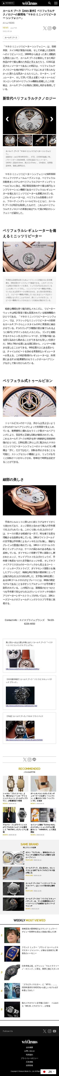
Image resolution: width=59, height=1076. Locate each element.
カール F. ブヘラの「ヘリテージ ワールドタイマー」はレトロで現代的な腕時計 (41, 885)
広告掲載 (29, 1062)
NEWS (11, 23)
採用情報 (29, 1065)
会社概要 (29, 1047)
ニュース (13, 28)
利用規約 (29, 1055)
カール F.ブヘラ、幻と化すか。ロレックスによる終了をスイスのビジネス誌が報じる (40, 870)
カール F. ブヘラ (11, 38)
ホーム (5, 23)
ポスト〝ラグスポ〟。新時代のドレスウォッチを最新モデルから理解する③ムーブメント (40, 854)
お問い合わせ (29, 1051)
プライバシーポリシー (29, 1058)
